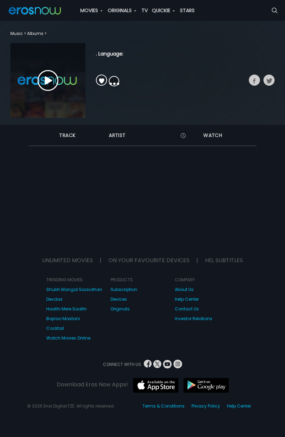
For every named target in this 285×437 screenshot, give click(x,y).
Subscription (124, 289)
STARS (187, 10)
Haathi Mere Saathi (66, 309)
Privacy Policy (206, 406)
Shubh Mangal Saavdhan (74, 289)
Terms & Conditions (163, 406)
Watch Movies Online (68, 338)
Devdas (54, 299)
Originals (120, 309)
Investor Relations (193, 319)
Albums (35, 33)
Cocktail (55, 328)
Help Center (187, 299)
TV (144, 10)
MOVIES (89, 10)
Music (16, 33)
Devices (119, 299)
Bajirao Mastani (63, 319)
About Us (184, 289)
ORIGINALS (120, 10)
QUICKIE (162, 10)
